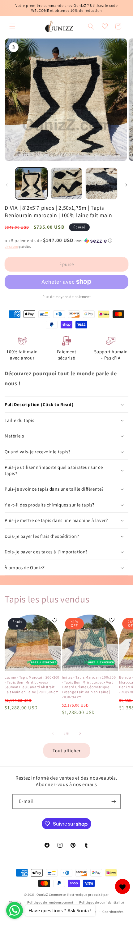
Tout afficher (67, 750)
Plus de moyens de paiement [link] (66, 296)
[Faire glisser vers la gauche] (7, 185)
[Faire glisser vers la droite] (126, 185)
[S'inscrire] (113, 801)
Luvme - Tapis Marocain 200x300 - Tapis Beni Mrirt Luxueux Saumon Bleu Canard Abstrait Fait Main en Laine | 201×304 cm (32, 684)
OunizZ (42, 894)
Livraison (11, 247)
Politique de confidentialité (101, 902)
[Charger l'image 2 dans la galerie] (66, 183)
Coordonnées (113, 911)
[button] (12, 26)
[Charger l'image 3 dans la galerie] (101, 183)
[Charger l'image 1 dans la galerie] (31, 183)
